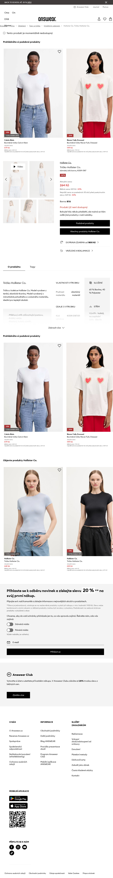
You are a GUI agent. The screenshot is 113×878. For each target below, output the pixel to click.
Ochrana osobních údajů (18, 763)
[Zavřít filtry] (106, 2)
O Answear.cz (16, 730)
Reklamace (77, 734)
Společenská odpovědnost (15, 747)
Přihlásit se (55, 651)
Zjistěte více (18, 695)
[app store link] (18, 805)
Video (20, 166)
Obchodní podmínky (50, 730)
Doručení (76, 749)
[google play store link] (18, 798)
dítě (6, 19)
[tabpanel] (56, 301)
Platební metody (79, 754)
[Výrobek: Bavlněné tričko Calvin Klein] (33, 93)
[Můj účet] (99, 19)
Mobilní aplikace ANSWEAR (48, 763)
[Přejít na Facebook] (11, 847)
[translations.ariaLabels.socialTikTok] (11, 853)
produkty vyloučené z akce (18, 611)
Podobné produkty (85, 223)
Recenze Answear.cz (19, 736)
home (7, 25)
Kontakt (75, 775)
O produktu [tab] (14, 266)
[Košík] (110, 19)
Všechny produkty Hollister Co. (85, 231)
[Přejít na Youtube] (24, 847)
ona (6, 12)
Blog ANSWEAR (47, 741)
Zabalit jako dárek (80, 765)
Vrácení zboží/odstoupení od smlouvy (81, 741)
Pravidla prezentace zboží (50, 747)
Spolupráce (14, 741)
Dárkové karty (78, 759)
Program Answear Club (49, 755)
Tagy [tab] (32, 266)
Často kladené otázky (82, 770)
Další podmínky (47, 736)
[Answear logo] (47, 19)
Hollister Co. (66, 162)
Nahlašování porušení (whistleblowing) (19, 755)
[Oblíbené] (105, 19)
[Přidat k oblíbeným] (59, 51)
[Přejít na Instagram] (18, 847)
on (13, 12)
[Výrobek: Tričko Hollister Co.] (33, 511)
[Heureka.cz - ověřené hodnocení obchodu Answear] (20, 865)
